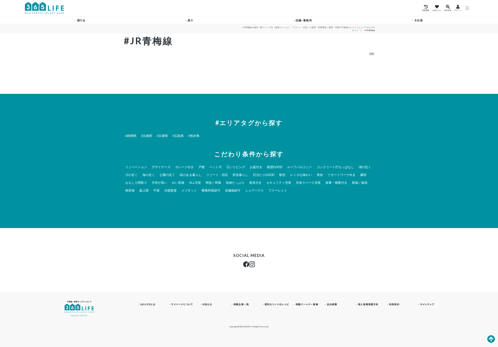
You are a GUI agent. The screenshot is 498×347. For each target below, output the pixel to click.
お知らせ (207, 304)
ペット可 (215, 167)
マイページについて (182, 304)
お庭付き (256, 167)
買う (190, 20)
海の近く (148, 175)
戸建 (201, 167)
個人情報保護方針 (368, 304)
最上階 (144, 190)
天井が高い (159, 182)
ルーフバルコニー (299, 167)
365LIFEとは (147, 304)
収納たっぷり (235, 182)
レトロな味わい (301, 175)
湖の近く (365, 167)
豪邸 (363, 175)
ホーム (355, 30)
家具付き (255, 182)
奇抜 (320, 175)
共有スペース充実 (308, 182)
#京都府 (146, 136)
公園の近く (167, 175)
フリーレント (277, 190)
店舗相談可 (232, 190)
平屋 (156, 190)
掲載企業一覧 (241, 304)
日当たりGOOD (264, 175)
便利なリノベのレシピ (277, 304)
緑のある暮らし (191, 175)
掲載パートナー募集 (307, 304)
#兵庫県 (162, 136)
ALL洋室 (195, 182)
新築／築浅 (359, 182)
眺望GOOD (274, 167)
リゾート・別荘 (217, 175)
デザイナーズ (161, 167)
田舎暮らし (240, 175)
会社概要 (332, 304)
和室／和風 (213, 182)
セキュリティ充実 (278, 182)
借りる (81, 20)
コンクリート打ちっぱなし (335, 167)
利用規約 (394, 304)
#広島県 (178, 136)
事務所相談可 (211, 190)
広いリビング (235, 167)
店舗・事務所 (303, 20)
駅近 (282, 175)
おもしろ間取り (136, 182)
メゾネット (189, 190)
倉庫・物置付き (336, 182)
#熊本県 (193, 136)
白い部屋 (178, 182)
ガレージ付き (184, 167)
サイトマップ (427, 304)
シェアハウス (254, 190)
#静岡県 (130, 136)
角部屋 (130, 190)
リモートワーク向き (342, 175)
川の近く (131, 175)
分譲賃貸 (170, 190)
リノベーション (136, 167)
